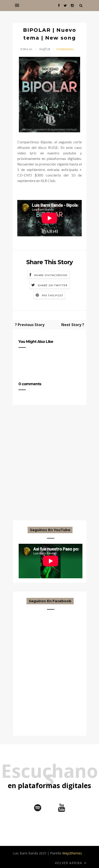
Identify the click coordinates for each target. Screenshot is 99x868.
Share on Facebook (50, 275)
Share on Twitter (52, 285)
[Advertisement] (49, 470)
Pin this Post (53, 295)
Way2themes (72, 853)
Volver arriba (69, 863)
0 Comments (64, 49)
